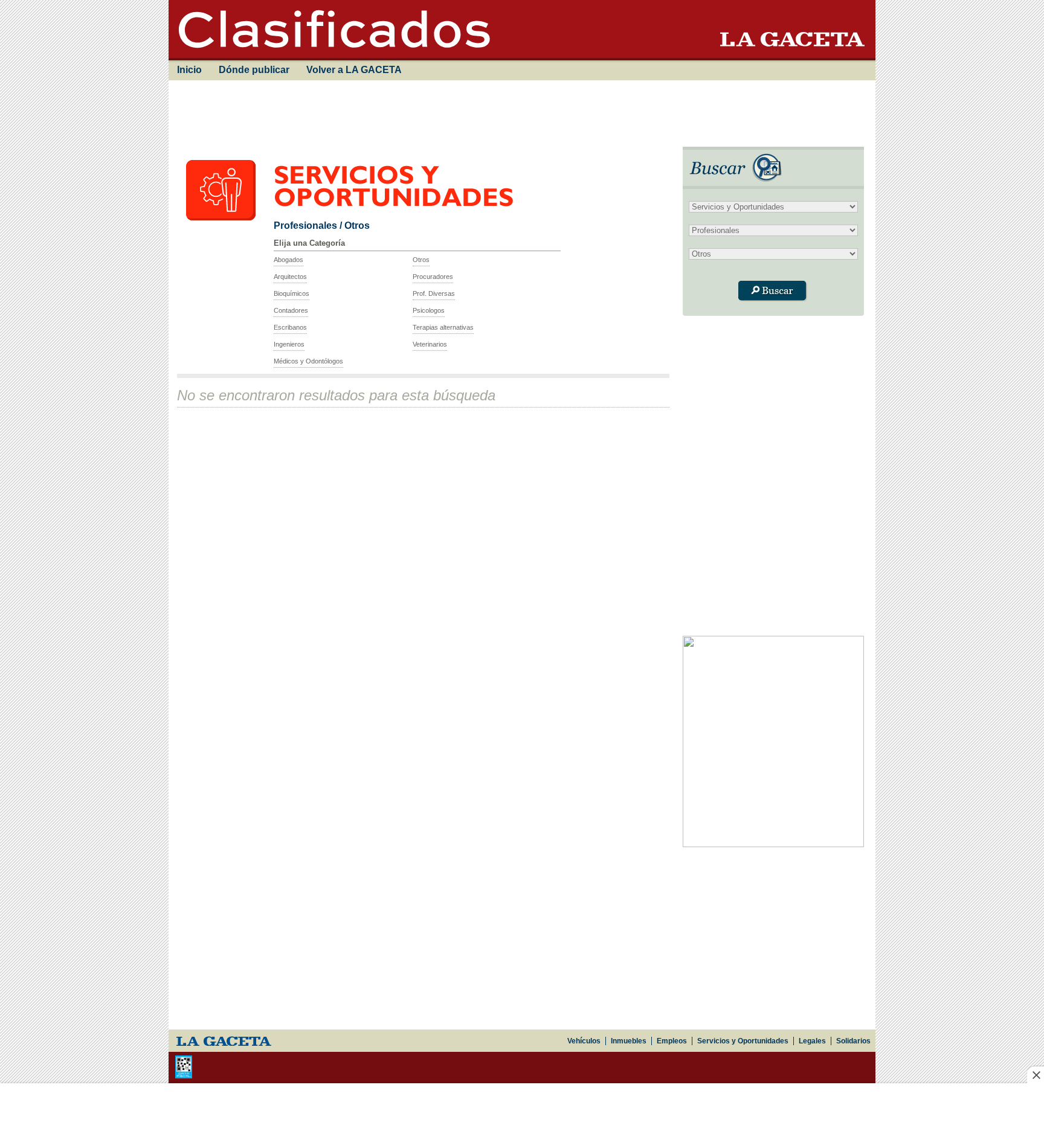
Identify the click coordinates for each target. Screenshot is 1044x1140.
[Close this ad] (1035, 1074)
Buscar (772, 291)
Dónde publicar (254, 70)
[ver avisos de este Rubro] (395, 217)
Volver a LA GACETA (354, 70)
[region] (520, 113)
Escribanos (290, 327)
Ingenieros (289, 344)
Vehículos (584, 1041)
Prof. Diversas (434, 293)
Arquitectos (290, 276)
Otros (421, 259)
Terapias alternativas (443, 327)
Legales (812, 1041)
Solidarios (853, 1041)
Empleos (672, 1041)
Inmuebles (628, 1041)
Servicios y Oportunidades (742, 1041)
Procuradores (433, 276)
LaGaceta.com (223, 1041)
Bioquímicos (291, 293)
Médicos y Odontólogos (308, 361)
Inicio (189, 70)
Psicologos (429, 310)
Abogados (288, 259)
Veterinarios (430, 344)
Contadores (291, 310)
